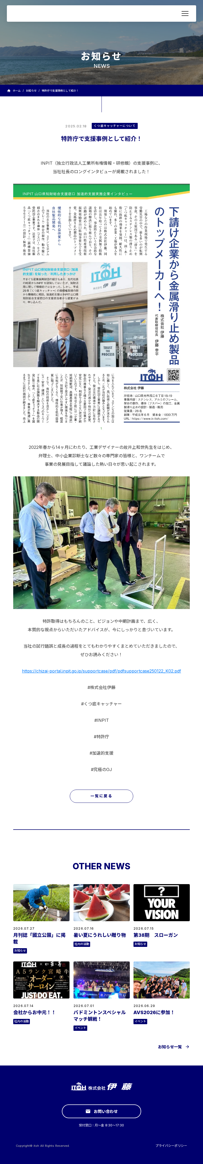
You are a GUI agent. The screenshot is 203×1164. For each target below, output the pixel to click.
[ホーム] (43, 13)
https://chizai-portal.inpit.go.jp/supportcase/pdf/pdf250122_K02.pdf (101, 671)
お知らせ (31, 90)
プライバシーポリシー (171, 1146)
